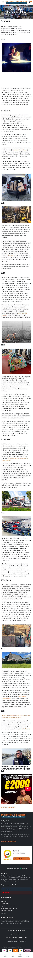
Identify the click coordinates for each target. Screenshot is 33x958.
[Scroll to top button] (30, 950)
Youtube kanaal (25, 729)
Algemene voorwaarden (8, 906)
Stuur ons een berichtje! (8, 841)
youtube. (10, 255)
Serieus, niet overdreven (19, 150)
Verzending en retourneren (9, 908)
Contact (3, 913)
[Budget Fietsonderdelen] (16, 2)
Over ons (3, 901)
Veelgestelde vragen (7, 910)
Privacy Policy (5, 903)
